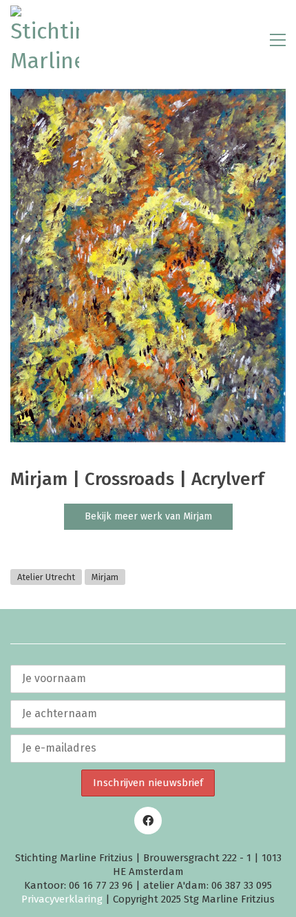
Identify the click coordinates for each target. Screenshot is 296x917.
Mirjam (105, 577)
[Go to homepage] (44, 40)
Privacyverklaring (62, 899)
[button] (278, 40)
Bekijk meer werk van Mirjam (148, 516)
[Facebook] (148, 820)
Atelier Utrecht (46, 577)
